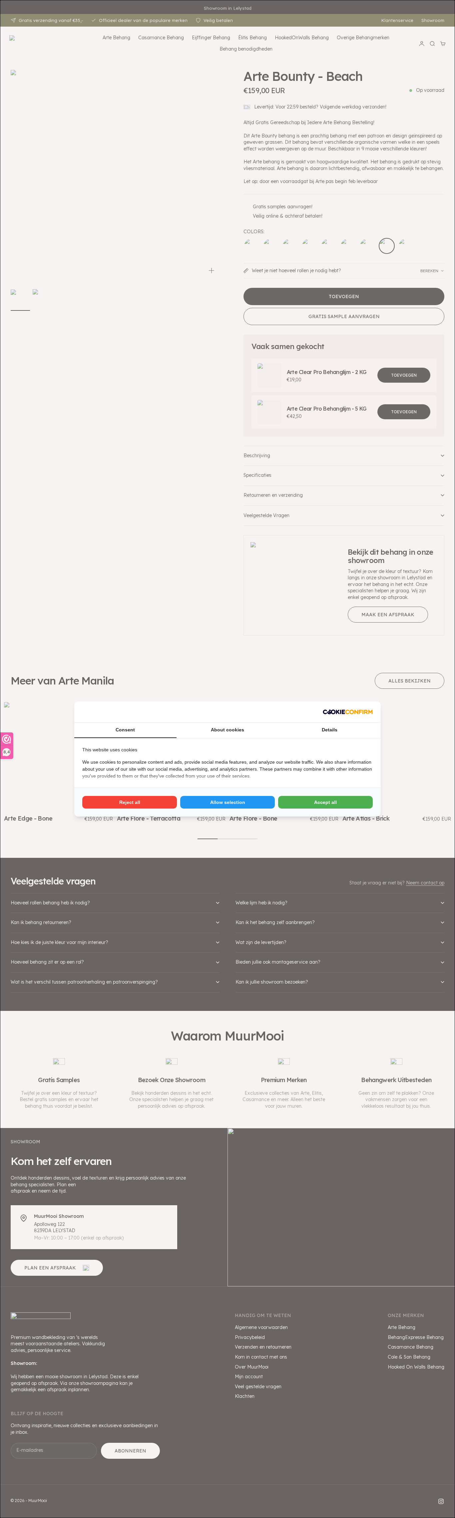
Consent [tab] (125, 729)
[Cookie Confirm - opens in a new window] (348, 711)
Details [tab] (329, 729)
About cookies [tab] (227, 729)
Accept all (325, 802)
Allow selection (227, 802)
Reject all (129, 802)
